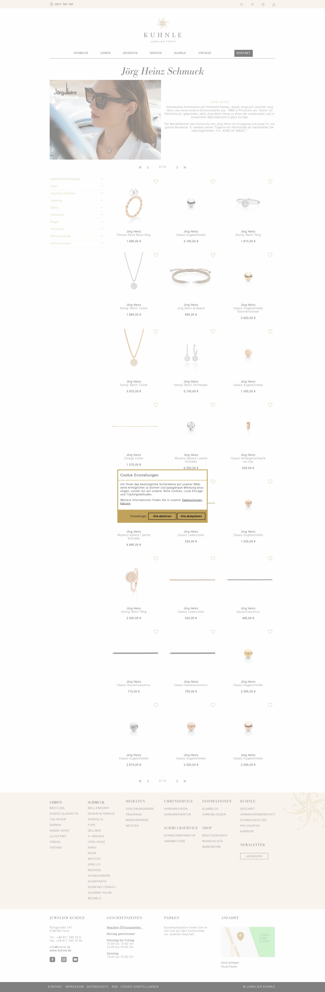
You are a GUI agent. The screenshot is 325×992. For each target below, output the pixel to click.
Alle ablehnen (162, 516)
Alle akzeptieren (191, 516)
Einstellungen (138, 516)
